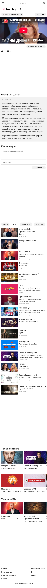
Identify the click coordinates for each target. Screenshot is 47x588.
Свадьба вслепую (27, 375)
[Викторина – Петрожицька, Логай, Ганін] (23, 345)
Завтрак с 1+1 (30, 489)
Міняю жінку (7, 489)
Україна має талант (28, 274)
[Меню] (3, 3)
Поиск (4, 569)
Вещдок (22, 330)
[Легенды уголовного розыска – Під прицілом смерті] (23, 390)
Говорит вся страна (33, 466)
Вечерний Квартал (27, 240)
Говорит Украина (8, 466)
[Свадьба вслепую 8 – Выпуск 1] (23, 378)
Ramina (22, 364)
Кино (5, 224)
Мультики (26, 224)
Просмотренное (8, 575)
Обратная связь (38, 569)
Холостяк (23, 252)
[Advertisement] (23, 73)
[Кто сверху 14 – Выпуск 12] (23, 311)
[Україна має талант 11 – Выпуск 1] (23, 277)
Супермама (24, 296)
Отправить (39, 167)
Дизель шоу (24, 263)
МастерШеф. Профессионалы (26, 230)
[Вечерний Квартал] (23, 244)
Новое (4, 579)
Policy (34, 572)
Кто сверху (24, 308)
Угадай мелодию (27, 319)
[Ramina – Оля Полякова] (23, 367)
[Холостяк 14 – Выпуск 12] (23, 255)
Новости (39, 224)
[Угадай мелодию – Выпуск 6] (23, 322)
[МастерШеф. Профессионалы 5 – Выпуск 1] (23, 233)
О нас (34, 575)
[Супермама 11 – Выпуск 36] (23, 300)
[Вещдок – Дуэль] (23, 333)
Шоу (15, 224)
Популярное (6, 572)
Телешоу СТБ (8, 499)
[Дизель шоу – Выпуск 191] (23, 266)
